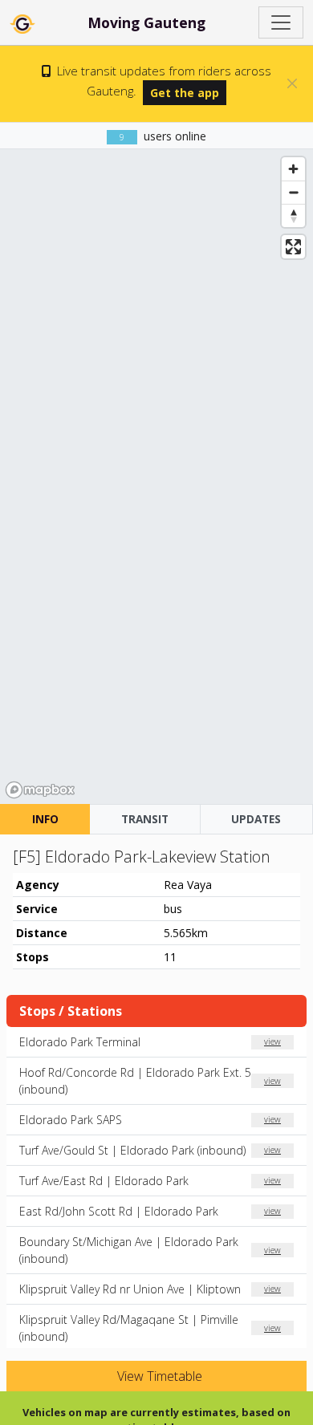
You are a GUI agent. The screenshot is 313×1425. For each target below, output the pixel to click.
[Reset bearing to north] (293, 215)
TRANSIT (145, 818)
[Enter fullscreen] (293, 246)
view (272, 1041)
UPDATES (256, 818)
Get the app (184, 92)
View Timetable (158, 1376)
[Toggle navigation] (280, 22)
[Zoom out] (293, 192)
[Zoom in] (293, 169)
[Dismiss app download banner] (292, 83)
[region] (156, 476)
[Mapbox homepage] (40, 790)
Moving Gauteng (146, 22)
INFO (45, 818)
